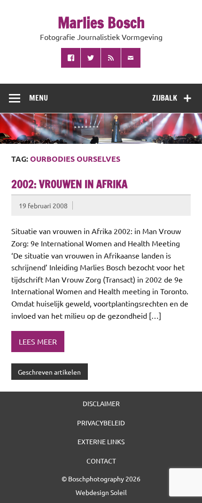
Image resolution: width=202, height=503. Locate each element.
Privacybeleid (101, 422)
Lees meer (38, 341)
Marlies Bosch (101, 22)
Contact (101, 460)
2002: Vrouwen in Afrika (69, 184)
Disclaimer (101, 403)
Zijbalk (164, 98)
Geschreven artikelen (49, 372)
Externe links (101, 441)
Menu (38, 98)
